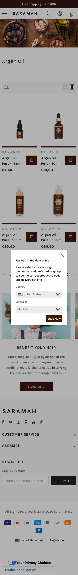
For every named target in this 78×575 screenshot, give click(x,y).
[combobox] (29, 294)
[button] (62, 255)
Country (20, 286)
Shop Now (54, 318)
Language (21, 301)
